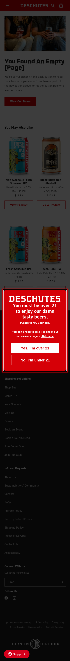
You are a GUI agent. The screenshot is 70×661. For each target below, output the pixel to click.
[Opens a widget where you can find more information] (16, 654)
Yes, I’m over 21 (35, 348)
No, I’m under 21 (35, 360)
